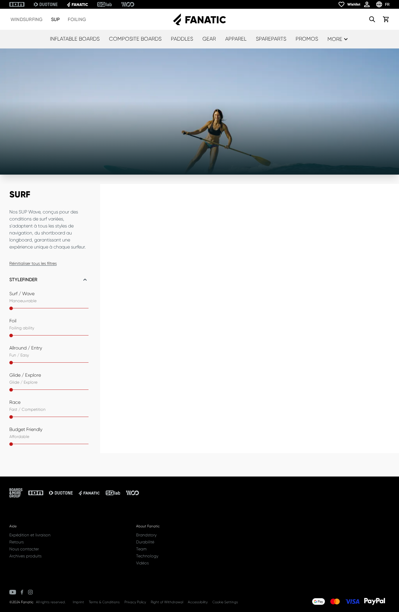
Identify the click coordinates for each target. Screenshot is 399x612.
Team (141, 549)
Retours (16, 542)
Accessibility (198, 602)
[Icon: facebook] (22, 592)
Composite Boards (135, 39)
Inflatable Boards (75, 39)
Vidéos (142, 563)
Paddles (182, 39)
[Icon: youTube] (12, 592)
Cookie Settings (225, 602)
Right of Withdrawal (167, 602)
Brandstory (146, 535)
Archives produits (25, 556)
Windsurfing (27, 19)
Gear (209, 39)
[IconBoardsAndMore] (15, 493)
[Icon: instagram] (30, 592)
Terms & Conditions (104, 602)
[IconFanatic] (77, 4)
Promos (307, 39)
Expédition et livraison (30, 535)
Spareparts (271, 39)
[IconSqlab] (104, 4)
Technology (147, 556)
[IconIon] (17, 4)
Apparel (236, 39)
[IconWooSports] (127, 4)
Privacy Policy (135, 602)
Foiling (77, 19)
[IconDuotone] (46, 4)
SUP (55, 19)
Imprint (78, 602)
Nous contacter (24, 549)
